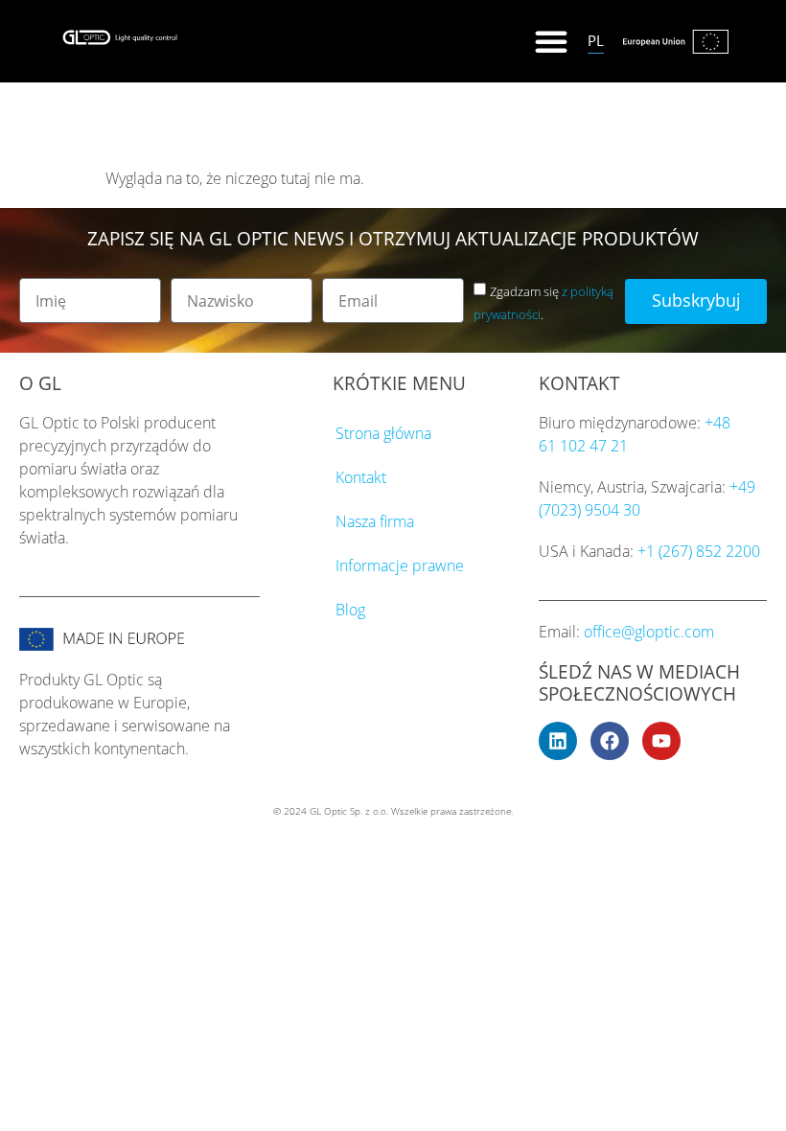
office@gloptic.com (649, 631)
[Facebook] (609, 741)
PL (596, 40)
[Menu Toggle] (551, 41)
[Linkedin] (558, 741)
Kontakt (360, 477)
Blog (350, 609)
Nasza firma (374, 521)
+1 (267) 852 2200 (698, 551)
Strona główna (383, 433)
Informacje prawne (399, 565)
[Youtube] (661, 741)
